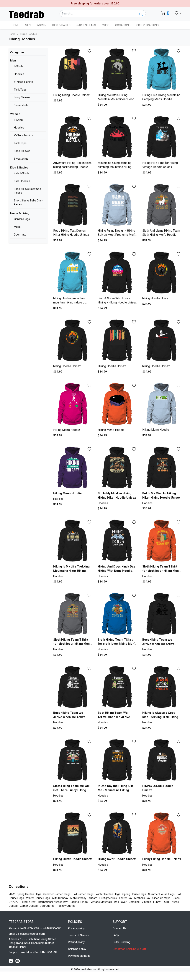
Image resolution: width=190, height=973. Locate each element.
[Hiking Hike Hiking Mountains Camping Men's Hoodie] (161, 70)
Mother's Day (142, 898)
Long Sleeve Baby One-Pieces (28, 190)
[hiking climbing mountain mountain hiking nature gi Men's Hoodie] (72, 273)
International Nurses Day (53, 902)
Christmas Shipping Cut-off (129, 949)
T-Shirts (18, 66)
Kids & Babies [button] (61, 25)
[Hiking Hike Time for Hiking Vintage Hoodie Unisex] (161, 137)
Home (15, 25)
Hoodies (19, 74)
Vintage (146, 902)
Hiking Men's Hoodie (66, 430)
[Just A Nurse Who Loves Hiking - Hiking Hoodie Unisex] (117, 273)
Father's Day (28, 902)
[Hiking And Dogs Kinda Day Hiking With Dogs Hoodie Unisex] (117, 541)
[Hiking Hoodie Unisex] (117, 341)
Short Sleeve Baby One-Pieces (28, 202)
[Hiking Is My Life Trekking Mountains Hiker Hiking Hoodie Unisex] (72, 541)
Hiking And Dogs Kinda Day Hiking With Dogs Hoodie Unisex (116, 571)
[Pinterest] (17, 960)
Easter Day (125, 898)
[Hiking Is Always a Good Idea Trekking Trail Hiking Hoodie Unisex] (161, 687)
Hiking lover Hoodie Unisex (117, 859)
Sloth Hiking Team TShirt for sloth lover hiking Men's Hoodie (161, 571)
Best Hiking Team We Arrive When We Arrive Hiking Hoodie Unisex (158, 644)
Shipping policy (77, 949)
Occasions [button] (122, 25)
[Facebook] (12, 960)
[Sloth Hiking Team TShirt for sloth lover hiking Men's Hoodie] (161, 541)
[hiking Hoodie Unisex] (161, 273)
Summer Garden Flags (57, 894)
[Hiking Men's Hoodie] (72, 404)
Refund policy (76, 942)
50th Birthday (60, 898)
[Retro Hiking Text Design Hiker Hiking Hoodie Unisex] (72, 205)
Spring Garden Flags (29, 894)
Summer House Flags (161, 894)
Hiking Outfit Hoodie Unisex (72, 859)
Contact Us (119, 928)
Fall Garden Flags (83, 894)
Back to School (79, 902)
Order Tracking (147, 25)
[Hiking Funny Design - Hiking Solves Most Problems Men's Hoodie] (117, 205)
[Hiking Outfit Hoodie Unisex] (72, 834)
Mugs (105, 25)
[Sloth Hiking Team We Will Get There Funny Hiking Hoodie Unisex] (72, 760)
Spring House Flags (134, 894)
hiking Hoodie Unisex (156, 298)
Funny (156, 902)
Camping (134, 902)
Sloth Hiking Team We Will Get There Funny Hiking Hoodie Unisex (71, 790)
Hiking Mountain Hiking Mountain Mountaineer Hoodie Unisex (117, 99)
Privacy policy (76, 928)
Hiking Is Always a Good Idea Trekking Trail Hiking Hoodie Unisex (160, 717)
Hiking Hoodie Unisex (112, 366)
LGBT (166, 902)
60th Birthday (78, 898)
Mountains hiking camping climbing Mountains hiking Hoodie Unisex (114, 167)
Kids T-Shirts (21, 173)
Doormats (20, 234)
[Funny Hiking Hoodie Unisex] (161, 834)
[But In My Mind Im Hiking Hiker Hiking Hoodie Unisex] (161, 468)
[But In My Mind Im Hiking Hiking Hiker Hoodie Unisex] (117, 468)
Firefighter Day (108, 898)
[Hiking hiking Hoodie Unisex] (72, 70)
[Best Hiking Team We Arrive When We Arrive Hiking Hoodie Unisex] (161, 614)
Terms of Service (78, 935)
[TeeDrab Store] (26, 14)
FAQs (116, 935)
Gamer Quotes (29, 905)
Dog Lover (120, 902)
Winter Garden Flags (108, 894)
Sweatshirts (21, 105)
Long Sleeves (22, 97)
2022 (12, 894)
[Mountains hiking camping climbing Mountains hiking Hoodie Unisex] (117, 137)
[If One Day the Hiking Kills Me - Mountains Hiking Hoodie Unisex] (117, 760)
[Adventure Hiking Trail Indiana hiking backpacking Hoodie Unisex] (72, 137)
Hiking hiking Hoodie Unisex (71, 95)
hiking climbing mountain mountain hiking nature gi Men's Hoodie (69, 302)
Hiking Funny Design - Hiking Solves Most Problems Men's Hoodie (117, 235)
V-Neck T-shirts (23, 82)
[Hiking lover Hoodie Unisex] (117, 834)
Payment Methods (79, 955)
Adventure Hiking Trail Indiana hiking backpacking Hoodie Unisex (72, 167)
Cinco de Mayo (161, 898)
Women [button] (41, 25)
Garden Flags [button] (86, 25)
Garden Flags (22, 219)
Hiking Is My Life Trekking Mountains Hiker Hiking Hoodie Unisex (71, 571)
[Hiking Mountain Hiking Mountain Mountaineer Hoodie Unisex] (117, 70)
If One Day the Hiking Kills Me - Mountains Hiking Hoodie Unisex (116, 790)
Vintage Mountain (101, 902)
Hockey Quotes (66, 905)
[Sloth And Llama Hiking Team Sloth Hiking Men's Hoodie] (161, 205)
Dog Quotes (47, 905)
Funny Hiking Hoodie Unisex (161, 859)
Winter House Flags (38, 898)
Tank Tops (20, 89)
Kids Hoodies (22, 181)
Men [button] (28, 25)
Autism (93, 898)
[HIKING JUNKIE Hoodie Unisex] (161, 760)
